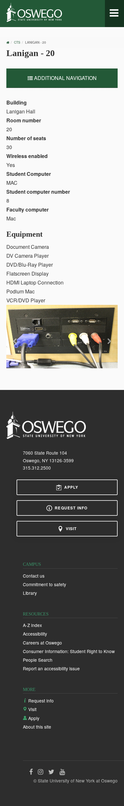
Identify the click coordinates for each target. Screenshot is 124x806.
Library (30, 593)
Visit (71, 528)
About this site (37, 726)
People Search (37, 660)
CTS (17, 42)
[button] (14, 347)
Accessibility (35, 633)
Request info (71, 508)
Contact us (34, 575)
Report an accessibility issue (51, 668)
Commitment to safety (44, 584)
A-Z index (32, 625)
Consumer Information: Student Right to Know (69, 651)
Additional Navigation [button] (65, 78)
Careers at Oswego (42, 642)
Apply (71, 487)
